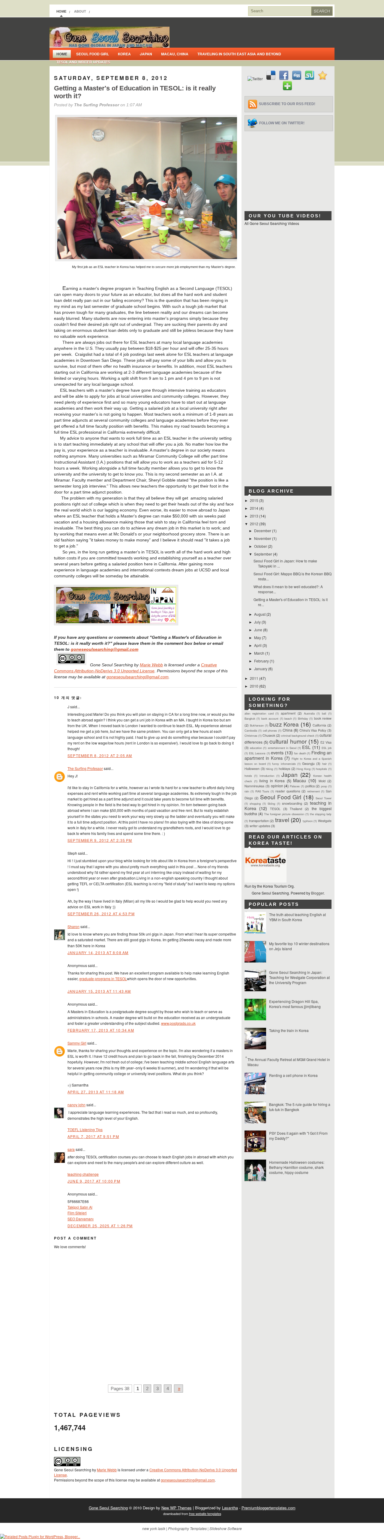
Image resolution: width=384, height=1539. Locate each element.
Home (61, 11)
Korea (124, 54)
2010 (254, 685)
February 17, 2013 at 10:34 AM (101, 1030)
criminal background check (297, 735)
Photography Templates (187, 1528)
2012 (254, 523)
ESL (306, 747)
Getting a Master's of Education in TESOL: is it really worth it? (135, 92)
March (259, 653)
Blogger (317, 892)
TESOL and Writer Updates (83, 62)
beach (288, 718)
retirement (313, 791)
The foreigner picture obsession (284, 814)
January (261, 668)
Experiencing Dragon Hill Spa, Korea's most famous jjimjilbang (295, 1004)
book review (323, 718)
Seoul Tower (324, 798)
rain (246, 791)
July (258, 621)
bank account (269, 718)
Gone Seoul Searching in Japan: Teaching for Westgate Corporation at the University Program (299, 977)
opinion (277, 785)
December (263, 530)
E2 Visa (326, 742)
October (261, 546)
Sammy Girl (77, 1042)
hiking (269, 769)
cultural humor (287, 741)
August (260, 614)
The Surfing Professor (85, 768)
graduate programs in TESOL (103, 978)
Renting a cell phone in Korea (293, 1075)
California (319, 725)
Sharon (74, 926)
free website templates (205, 1513)
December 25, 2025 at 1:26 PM (100, 1225)
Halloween (252, 768)
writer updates (260, 826)
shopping (255, 803)
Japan (146, 54)
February (262, 660)
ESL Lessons (257, 753)
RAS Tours (262, 791)
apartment (288, 713)
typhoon (308, 821)
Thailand (296, 808)
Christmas (250, 735)
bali (324, 713)
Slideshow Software (225, 1528)
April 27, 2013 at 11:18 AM (96, 1091)
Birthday (303, 718)
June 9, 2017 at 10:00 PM (94, 1181)
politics (310, 786)
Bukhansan (257, 725)
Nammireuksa (254, 786)
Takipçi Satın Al (80, 1207)
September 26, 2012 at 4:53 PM (101, 913)
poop (324, 786)
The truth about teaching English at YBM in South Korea (297, 917)
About (80, 11)
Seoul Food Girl (92, 54)
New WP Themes (176, 1508)
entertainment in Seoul (282, 748)
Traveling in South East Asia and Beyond (239, 54)
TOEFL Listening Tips (85, 1129)
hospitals (321, 769)
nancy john (77, 1104)
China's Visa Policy (312, 730)
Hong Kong (303, 769)
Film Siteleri (77, 1212)
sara (71, 1149)
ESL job (327, 748)
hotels (248, 776)
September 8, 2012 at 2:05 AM (100, 755)
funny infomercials (284, 764)
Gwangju (308, 763)
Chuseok (268, 735)
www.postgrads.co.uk (178, 1023)
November (263, 538)
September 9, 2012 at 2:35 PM (100, 840)
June (258, 629)
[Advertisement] (289, 168)
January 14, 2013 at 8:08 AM (98, 952)
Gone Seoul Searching (108, 1508)
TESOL (275, 808)
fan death (300, 753)
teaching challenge (83, 1174)
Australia (309, 713)
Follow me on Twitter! (281, 123)
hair (324, 764)
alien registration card (259, 713)
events (277, 752)
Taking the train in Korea (289, 1030)
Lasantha (230, 1508)
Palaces (295, 786)
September (263, 553)
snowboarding (292, 803)
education (256, 748)
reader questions (287, 791)
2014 (254, 508)
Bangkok (249, 718)
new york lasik (153, 1528)
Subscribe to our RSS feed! (287, 104)
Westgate (325, 820)
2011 (254, 678)
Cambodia (250, 730)
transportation (259, 820)
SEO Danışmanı (81, 1218)
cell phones (270, 730)
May (258, 637)
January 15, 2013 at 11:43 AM (99, 991)
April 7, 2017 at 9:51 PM (93, 1136)
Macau (299, 780)
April (258, 645)
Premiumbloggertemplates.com (269, 1508)
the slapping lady (321, 814)
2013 (254, 515)
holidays (284, 768)
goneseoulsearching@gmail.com (104, 649)
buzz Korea (284, 724)
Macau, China (174, 54)
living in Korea (272, 780)
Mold (322, 781)
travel (282, 819)
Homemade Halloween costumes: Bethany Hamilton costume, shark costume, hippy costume (296, 1167)
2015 (254, 500)
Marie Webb (151, 664)
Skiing (271, 803)
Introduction (267, 776)
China (287, 730)
